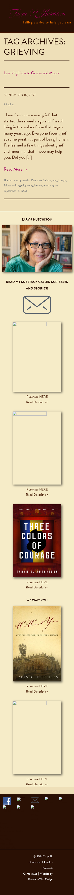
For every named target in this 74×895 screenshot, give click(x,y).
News (3, 835)
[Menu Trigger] (7, 6)
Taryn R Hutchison (37, 13)
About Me (6, 843)
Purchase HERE (37, 396)
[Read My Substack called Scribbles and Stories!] (37, 304)
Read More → (16, 169)
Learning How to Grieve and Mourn (32, 73)
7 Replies (9, 104)
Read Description (37, 401)
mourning (48, 185)
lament (38, 185)
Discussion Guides (12, 831)
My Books (6, 827)
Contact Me (8, 847)
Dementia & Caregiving (44, 180)
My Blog (5, 839)
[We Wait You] (37, 643)
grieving (28, 185)
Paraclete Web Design (40, 879)
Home (4, 823)
